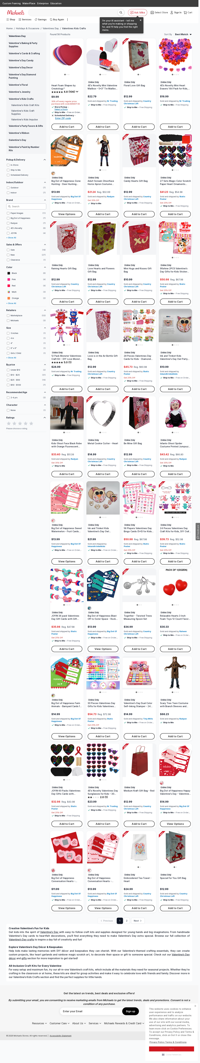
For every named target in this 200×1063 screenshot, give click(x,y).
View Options (66, 214)
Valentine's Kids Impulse (24, 119)
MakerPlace (28, 3)
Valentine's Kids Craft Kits (25, 105)
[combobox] (74, 12)
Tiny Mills (148, 719)
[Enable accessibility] (193, 1056)
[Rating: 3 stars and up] (20, 423)
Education (55, 3)
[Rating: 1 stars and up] (8, 423)
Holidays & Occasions (27, 28)
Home (9, 28)
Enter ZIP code (63, 118)
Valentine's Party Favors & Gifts (26, 126)
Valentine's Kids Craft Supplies (22, 112)
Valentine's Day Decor (21, 67)
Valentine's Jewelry (19, 91)
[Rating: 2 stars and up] (14, 423)
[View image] (65, 74)
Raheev (183, 631)
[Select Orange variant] (53, 173)
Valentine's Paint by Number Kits (24, 149)
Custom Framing (11, 3)
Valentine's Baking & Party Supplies (23, 45)
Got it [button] (171, 1049)
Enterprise (42, 3)
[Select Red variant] (161, 783)
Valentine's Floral (18, 84)
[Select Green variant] (53, 695)
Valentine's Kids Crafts (21, 99)
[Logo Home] (15, 12)
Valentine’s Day (49, 932)
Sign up (130, 1011)
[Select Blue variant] (89, 608)
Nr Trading (112, 101)
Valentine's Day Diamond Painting (22, 76)
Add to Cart (66, 126)
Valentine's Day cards (22, 935)
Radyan (110, 196)
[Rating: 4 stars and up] (25, 423)
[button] (171, 1054)
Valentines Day (51, 28)
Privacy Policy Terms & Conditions (168, 1042)
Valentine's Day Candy (21, 60)
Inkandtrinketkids (169, 374)
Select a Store (61, 109)
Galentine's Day (17, 140)
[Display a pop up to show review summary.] (77, 92)
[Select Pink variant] (53, 520)
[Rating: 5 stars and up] (31, 423)
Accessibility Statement (60, 1036)
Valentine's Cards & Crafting (24, 53)
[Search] (121, 12)
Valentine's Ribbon (19, 133)
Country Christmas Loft (137, 102)
